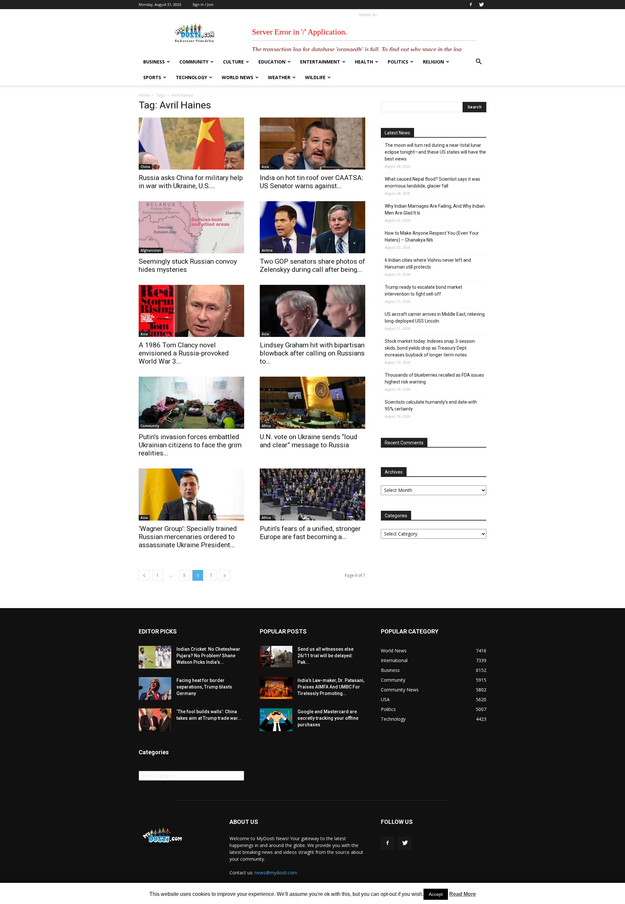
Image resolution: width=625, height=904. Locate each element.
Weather (279, 77)
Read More (462, 894)
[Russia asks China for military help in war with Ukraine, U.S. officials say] (191, 144)
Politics (398, 62)
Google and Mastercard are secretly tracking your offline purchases (328, 718)
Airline (267, 250)
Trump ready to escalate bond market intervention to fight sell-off (423, 291)
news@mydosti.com (276, 872)
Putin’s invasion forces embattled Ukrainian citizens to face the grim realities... (190, 445)
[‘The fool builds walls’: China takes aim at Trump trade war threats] (155, 719)
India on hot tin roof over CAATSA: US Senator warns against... (311, 182)
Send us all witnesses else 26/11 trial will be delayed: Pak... (326, 656)
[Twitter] (481, 4)
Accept (436, 894)
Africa (266, 426)
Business (154, 62)
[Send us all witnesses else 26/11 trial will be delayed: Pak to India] (276, 656)
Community (193, 62)
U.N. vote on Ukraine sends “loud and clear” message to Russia (308, 441)
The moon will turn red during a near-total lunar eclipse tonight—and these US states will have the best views (435, 152)
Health (364, 62)
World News (237, 77)
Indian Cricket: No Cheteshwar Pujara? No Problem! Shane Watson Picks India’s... (208, 656)
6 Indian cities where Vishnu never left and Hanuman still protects (428, 263)
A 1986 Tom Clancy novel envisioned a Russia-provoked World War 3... (184, 353)
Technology (191, 77)
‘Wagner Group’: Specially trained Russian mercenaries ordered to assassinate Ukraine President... (188, 537)
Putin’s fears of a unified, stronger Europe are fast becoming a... (310, 533)
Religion (433, 62)
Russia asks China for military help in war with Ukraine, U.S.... (191, 182)
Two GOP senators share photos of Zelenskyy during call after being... (312, 265)
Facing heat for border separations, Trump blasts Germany (204, 687)
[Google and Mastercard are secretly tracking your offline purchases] (276, 719)
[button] (478, 62)
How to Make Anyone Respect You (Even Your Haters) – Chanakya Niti (432, 236)
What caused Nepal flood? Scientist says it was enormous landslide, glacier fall (432, 182)
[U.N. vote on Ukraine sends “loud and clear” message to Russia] (312, 403)
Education (271, 62)
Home (144, 95)
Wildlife (315, 77)
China (145, 166)
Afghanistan (151, 250)
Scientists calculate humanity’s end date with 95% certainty (431, 405)
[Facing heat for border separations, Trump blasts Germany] (155, 688)
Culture (233, 62)
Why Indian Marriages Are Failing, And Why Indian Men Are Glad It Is (435, 209)
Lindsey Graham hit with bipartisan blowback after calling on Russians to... (312, 353)
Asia (265, 166)
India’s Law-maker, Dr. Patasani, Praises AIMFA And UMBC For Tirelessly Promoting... (331, 687)
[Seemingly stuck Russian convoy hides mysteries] (191, 227)
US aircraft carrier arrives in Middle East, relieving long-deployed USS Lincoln (435, 318)
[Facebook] (471, 4)
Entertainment (320, 62)
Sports (152, 77)
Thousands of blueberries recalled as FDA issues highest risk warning (434, 378)
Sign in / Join (203, 4)
